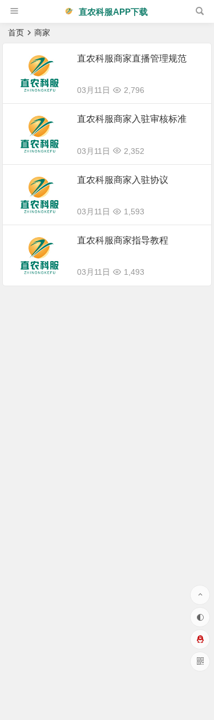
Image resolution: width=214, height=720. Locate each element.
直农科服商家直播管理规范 (132, 58)
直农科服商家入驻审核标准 (132, 119)
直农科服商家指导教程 (122, 240)
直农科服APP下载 (112, 12)
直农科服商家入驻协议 (122, 180)
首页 (16, 32)
